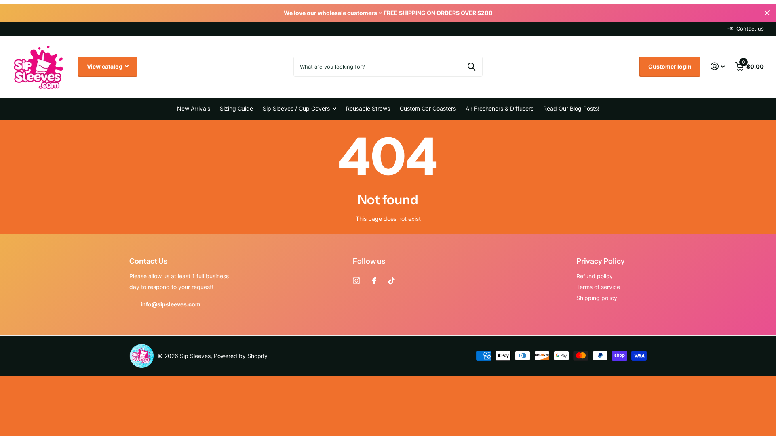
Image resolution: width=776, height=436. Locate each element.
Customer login (670, 66)
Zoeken (471, 67)
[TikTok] (391, 280)
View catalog (105, 66)
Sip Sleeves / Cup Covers (296, 108)
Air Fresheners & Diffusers (500, 108)
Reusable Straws (368, 108)
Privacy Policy (600, 261)
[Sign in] (717, 66)
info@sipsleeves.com (170, 304)
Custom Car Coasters (428, 108)
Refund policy (594, 275)
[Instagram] (356, 280)
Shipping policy (596, 297)
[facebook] (374, 280)
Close (767, 13)
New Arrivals (193, 108)
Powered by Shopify (241, 355)
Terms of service (598, 286)
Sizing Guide (236, 108)
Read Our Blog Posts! (571, 108)
